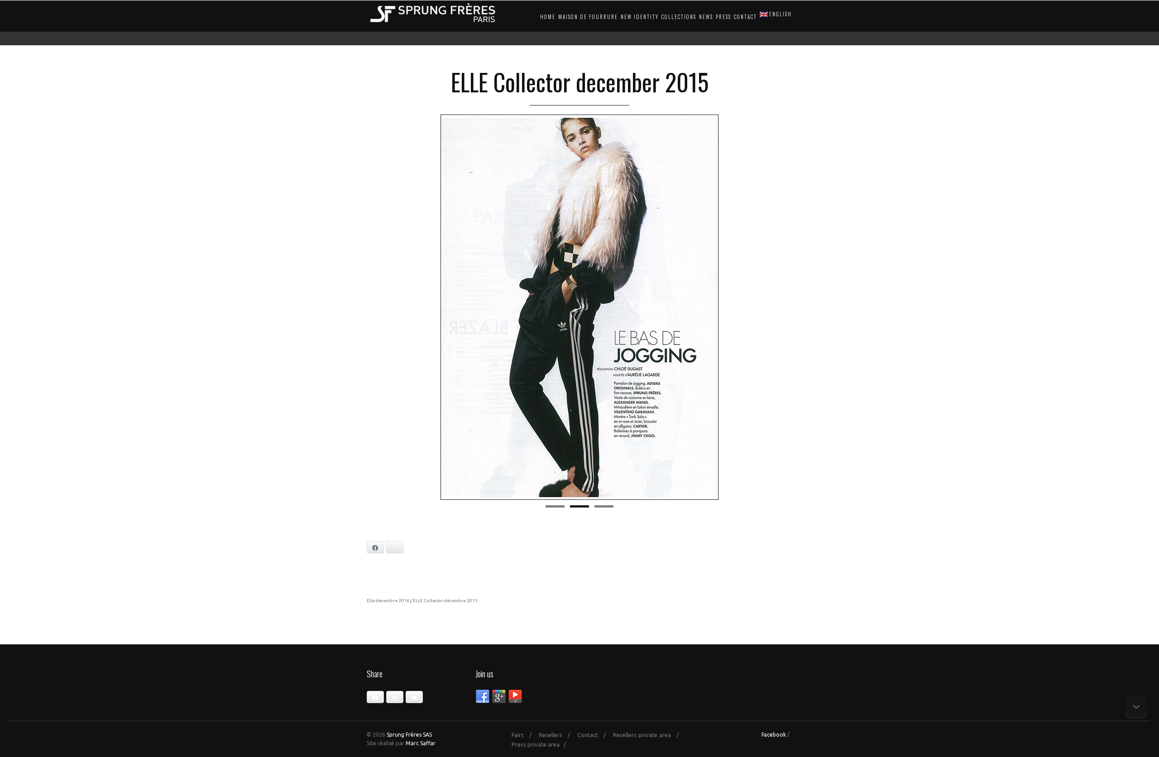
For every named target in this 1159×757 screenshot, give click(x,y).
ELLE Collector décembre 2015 (445, 600)
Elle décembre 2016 (388, 600)
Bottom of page (1136, 707)
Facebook (773, 735)
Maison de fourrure (588, 16)
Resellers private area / (648, 735)
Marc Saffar (421, 743)
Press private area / (541, 744)
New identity (640, 16)
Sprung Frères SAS (409, 735)
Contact (745, 16)
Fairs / (524, 735)
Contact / (594, 735)
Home (548, 16)
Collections (678, 16)
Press (723, 16)
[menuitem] (774, 14)
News (706, 16)
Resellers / (557, 735)
